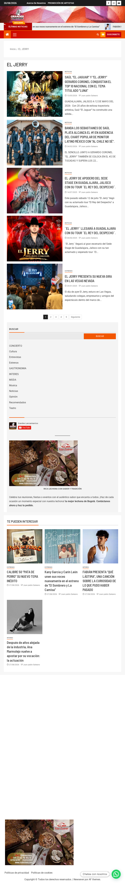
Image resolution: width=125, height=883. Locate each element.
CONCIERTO (15, 345)
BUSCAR (100, 336)
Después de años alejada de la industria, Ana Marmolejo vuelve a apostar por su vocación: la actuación (23, 651)
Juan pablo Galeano (89, 96)
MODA (12, 379)
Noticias (68, 71)
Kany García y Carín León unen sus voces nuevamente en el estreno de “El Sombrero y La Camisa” (62, 581)
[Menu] (14, 34)
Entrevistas (15, 357)
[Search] (98, 34)
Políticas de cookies (41, 872)
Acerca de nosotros (36, 3)
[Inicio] (7, 35)
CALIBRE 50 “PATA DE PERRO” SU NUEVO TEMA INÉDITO (22, 576)
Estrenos (68, 271)
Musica (13, 385)
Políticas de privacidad (17, 872)
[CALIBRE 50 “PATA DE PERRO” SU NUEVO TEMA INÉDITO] (24, 546)
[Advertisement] (62, 744)
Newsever (79, 879)
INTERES (14, 374)
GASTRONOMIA (17, 368)
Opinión (13, 396)
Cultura (13, 351)
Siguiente (75, 317)
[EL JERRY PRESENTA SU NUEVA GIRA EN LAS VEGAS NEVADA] (34, 286)
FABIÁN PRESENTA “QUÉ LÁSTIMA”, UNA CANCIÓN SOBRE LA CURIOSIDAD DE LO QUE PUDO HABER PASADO (99, 581)
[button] (14, 34)
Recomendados (17, 402)
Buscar (13, 329)
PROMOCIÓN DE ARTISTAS (61, 3)
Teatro (12, 408)
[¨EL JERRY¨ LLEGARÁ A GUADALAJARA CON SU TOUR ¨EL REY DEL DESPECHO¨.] (34, 238)
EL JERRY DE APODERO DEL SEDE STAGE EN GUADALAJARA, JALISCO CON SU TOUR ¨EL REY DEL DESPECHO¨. (90, 182)
